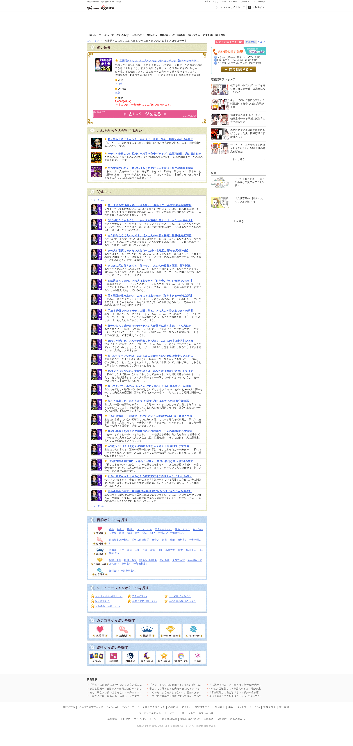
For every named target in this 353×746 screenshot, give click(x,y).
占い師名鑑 (178, 35)
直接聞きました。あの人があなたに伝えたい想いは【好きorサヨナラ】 (159, 60)
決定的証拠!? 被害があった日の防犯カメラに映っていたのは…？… (128, 688)
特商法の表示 (237, 719)
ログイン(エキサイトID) (229, 41)
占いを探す (123, 35)
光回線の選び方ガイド (91, 707)
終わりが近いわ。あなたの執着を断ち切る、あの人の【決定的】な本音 (150, 340)
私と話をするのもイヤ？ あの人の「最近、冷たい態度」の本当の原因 (150, 139)
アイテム (186, 707)
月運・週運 (148, 550)
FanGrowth (113, 707)
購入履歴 (220, 35)
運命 (129, 550)
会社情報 (112, 719)
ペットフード (244, 707)
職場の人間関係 (148, 560)
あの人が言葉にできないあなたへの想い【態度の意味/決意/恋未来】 (149, 250)
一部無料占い (177, 532)
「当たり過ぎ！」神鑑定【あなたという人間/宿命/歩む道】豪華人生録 (150, 415)
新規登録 (251, 41)
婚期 (164, 539)
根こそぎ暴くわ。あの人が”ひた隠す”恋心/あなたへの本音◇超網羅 (148, 400)
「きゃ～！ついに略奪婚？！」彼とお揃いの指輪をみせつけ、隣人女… (189, 684)
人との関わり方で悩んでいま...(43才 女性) (239, 63)
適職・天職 (115, 560)
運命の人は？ (182, 529)
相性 (111, 529)
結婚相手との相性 (119, 539)
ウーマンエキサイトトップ (230, 7)
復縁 (129, 532)
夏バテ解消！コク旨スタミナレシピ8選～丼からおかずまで (242, 696)
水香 (117, 92)
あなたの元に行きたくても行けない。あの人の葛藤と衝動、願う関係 (149, 265)
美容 (230, 707)
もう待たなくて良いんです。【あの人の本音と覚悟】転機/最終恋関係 (150, 235)
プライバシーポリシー (146, 719)
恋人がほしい (139, 596)
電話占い (152, 35)
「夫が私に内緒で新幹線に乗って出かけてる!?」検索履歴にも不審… (187, 696)
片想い (120, 529)
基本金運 (165, 560)
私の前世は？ (102, 601)
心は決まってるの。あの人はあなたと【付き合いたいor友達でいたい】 (150, 280)
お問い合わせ (206, 713)
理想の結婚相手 (140, 539)
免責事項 (208, 719)
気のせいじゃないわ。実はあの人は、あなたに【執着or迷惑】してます (150, 370)
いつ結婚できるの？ (180, 596)
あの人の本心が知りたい (109, 596)
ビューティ (234, 2)
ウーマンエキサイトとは (152, 713)
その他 (118, 83)
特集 (213, 172)
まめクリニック (130, 707)
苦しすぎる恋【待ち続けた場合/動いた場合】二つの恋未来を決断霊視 (150, 205)
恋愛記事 (208, 35)
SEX (153, 532)
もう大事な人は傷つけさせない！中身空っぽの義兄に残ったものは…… (129, 692)
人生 (121, 550)
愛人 (144, 532)
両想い (130, 529)
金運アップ (178, 560)
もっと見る (238, 159)
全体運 (113, 550)
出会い (155, 539)
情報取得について (190, 719)
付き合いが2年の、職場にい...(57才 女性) (238, 57)
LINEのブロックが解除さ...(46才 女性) (237, 60)
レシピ (224, 2)
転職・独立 (130, 560)
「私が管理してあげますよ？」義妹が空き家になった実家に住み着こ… (249, 692)
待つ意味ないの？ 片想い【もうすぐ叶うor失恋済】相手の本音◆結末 (150, 168)
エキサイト (258, 7)
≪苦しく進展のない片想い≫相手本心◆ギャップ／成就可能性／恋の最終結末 (155, 153)
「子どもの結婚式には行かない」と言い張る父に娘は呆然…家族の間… (129, 684)
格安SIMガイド (203, 707)
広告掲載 (222, 719)
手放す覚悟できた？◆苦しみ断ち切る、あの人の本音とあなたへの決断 (150, 310)
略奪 (137, 532)
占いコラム (194, 35)
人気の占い (138, 35)
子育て (208, 2)
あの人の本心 (144, 529)
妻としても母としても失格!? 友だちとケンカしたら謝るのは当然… (186, 688)
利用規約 (126, 719)
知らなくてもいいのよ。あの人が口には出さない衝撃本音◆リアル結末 (150, 355)
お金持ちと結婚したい (107, 606)
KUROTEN (69, 707)
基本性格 (170, 550)
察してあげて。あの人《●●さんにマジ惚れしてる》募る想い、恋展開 (149, 385)
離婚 (172, 539)
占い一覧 (109, 35)
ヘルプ (261, 41)
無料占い (165, 35)
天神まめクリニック (153, 707)
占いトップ (95, 35)
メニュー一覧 (259, 2)
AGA (257, 707)
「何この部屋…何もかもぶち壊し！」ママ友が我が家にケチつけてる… (129, 696)
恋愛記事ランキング (223, 79)
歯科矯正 (220, 707)
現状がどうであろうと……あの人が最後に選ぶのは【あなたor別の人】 (150, 220)
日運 (160, 550)
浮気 (121, 532)
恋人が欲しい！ (163, 529)
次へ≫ (100, 200)
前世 (180, 550)
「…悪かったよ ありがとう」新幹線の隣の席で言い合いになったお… (249, 684)
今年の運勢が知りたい (144, 601)
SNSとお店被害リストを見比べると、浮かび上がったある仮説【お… (247, 688)
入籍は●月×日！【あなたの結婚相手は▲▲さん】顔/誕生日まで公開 (148, 446)
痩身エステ (269, 707)
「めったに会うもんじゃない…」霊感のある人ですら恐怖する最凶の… (189, 692)
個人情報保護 (169, 719)
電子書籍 (284, 707)
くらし (216, 2)
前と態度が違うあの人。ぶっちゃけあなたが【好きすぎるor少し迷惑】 (150, 295)
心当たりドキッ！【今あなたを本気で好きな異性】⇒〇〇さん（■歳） (150, 476)
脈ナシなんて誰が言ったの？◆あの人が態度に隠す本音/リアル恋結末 (150, 325)
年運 (137, 550)
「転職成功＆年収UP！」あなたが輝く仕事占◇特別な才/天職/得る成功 (150, 461)
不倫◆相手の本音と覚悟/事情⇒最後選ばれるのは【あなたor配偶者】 (150, 491)
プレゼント (246, 2)
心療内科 (173, 707)
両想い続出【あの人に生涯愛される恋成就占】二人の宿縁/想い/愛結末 (150, 431)
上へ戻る (238, 221)
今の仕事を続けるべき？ (182, 601)
